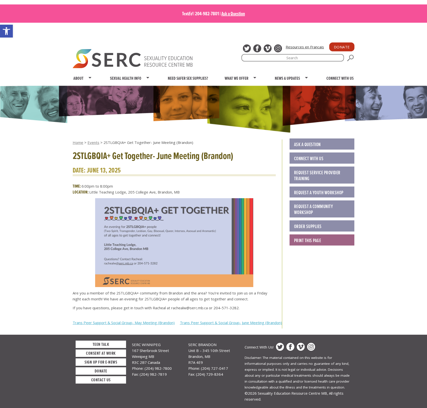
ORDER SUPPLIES (308, 226)
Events (93, 142)
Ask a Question (233, 13)
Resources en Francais (305, 46)
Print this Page (307, 240)
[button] (6, 31)
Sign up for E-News (101, 362)
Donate (342, 46)
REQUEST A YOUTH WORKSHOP (318, 192)
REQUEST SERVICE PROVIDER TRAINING (317, 175)
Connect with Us (309, 158)
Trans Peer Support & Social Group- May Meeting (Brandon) (124, 322)
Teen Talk (101, 344)
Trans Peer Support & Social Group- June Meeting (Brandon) (231, 322)
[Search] (350, 58)
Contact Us (101, 380)
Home (78, 142)
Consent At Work (101, 353)
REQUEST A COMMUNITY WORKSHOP (313, 209)
